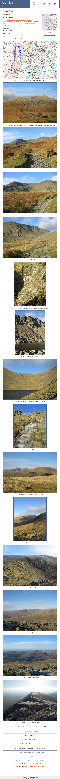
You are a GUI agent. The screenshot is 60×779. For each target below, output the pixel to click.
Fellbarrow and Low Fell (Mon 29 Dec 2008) (33, 766)
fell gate (33, 23)
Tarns (50, 4)
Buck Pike (30, 21)
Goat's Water (10, 21)
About (55, 4)
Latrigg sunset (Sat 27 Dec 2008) (34, 764)
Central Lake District (49, 35)
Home (33, 4)
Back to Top (54, 772)
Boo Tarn (29, 20)
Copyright (23, 777)
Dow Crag (24, 21)
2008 (8, 14)
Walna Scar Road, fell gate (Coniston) (16, 20)
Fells (44, 4)
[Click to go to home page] (9, 2)
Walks (39, 4)
